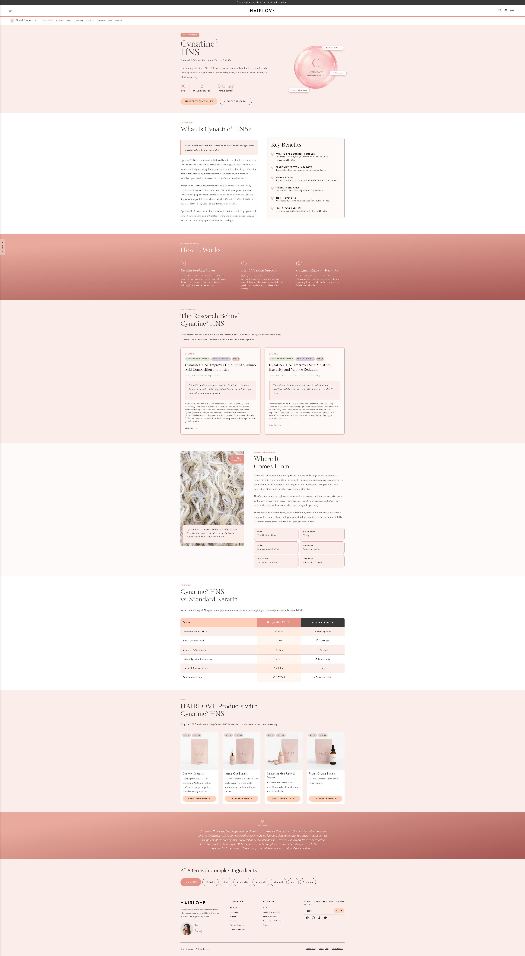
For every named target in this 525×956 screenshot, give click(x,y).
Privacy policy (324, 949)
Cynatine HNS (47, 20)
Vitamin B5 (78, 21)
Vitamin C (90, 21)
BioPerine (60, 21)
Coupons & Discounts (271, 912)
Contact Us (267, 907)
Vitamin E (101, 21)
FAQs (265, 925)
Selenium (118, 21)
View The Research (235, 101)
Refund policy (311, 949)
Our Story (234, 912)
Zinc (110, 21)
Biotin (69, 21)
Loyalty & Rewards (237, 929)
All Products (235, 907)
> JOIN (339, 910)
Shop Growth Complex (199, 101)
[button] (500, 11)
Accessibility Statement (272, 920)
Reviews (233, 920)
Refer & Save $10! (270, 916)
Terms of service (337, 949)
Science (233, 916)
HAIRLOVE (191, 949)
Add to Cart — (197, 798)
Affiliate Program (237, 925)
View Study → (191, 428)
